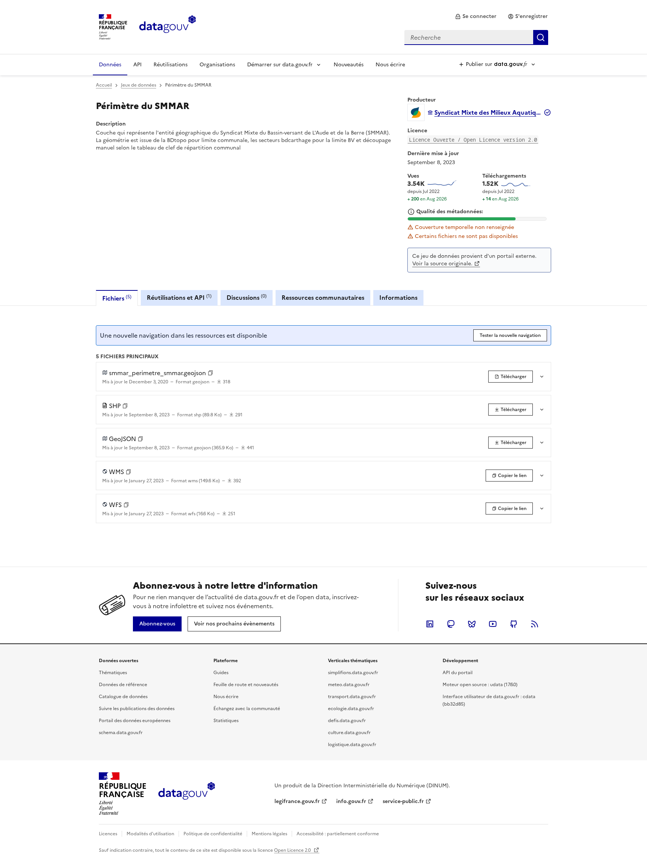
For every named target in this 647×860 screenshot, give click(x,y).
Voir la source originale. (442, 264)
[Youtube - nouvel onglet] (492, 623)
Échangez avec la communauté (246, 708)
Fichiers (116, 298)
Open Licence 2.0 (293, 850)
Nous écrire (390, 65)
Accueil (104, 85)
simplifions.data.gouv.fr (353, 672)
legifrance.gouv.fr (297, 801)
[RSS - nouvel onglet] (534, 623)
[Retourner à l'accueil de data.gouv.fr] (167, 26)
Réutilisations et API (179, 297)
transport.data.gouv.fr (352, 696)
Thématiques (113, 672)
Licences (108, 833)
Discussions (247, 297)
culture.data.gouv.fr (349, 732)
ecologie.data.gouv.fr (351, 708)
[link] (476, 16)
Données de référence (123, 684)
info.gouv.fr (351, 801)
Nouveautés (349, 65)
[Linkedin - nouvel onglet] (429, 623)
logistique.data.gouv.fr (352, 744)
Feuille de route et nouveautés (245, 684)
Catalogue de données (123, 696)
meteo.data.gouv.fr (349, 684)
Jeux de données (138, 85)
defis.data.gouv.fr (347, 720)
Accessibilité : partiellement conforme (338, 833)
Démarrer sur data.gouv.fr (280, 65)
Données (110, 65)
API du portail (458, 672)
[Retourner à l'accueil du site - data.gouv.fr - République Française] (186, 794)
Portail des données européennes (134, 720)
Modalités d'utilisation (150, 833)
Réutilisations (171, 65)
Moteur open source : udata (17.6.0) (480, 684)
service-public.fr (403, 801)
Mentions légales (269, 833)
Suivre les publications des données (136, 708)
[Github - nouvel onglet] (513, 623)
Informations (398, 297)
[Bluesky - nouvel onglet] (471, 623)
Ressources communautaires (323, 297)
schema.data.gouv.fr (121, 732)
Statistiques (226, 720)
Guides (220, 672)
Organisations (217, 65)
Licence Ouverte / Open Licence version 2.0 (473, 139)
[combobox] (476, 37)
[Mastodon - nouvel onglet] (450, 623)
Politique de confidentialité (212, 833)
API (137, 65)
